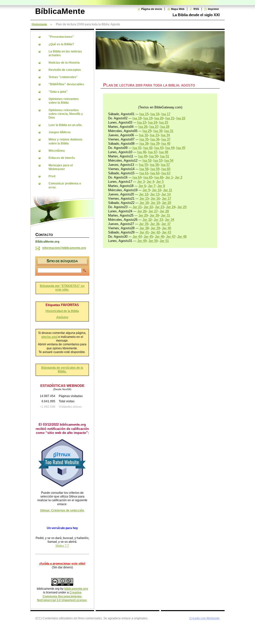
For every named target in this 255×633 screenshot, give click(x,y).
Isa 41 (136, 148)
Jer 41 (144, 232)
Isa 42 (147, 148)
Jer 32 (147, 220)
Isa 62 (154, 173)
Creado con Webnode (204, 618)
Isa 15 (143, 114)
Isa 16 (154, 114)
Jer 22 (148, 207)
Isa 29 (146, 131)
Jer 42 (155, 232)
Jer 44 (137, 236)
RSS (196, 8)
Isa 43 (158, 148)
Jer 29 (143, 215)
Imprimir (213, 8)
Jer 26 (141, 211)
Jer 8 (161, 186)
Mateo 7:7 (62, 545)
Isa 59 (154, 169)
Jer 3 (141, 181)
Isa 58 (143, 169)
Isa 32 (143, 135)
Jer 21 (137, 207)
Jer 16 (155, 198)
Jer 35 (143, 224)
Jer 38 (144, 228)
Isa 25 (163, 122)
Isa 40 (165, 143)
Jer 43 (166, 232)
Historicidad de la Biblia (62, 311)
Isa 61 (143, 173)
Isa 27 (153, 127)
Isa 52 (146, 160)
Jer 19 (155, 203)
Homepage (39, 24)
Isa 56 (154, 165)
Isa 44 (169, 148)
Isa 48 (163, 152)
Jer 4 (150, 181)
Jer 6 (142, 186)
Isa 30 (157, 131)
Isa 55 (143, 165)
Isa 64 (136, 177)
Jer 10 (156, 190)
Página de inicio (151, 8)
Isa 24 (152, 122)
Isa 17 (165, 114)
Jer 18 (144, 203)
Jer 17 (166, 198)
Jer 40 (166, 228)
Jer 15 (144, 198)
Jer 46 (159, 236)
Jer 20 (166, 203)
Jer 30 (154, 215)
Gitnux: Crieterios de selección (62, 510)
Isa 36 (154, 139)
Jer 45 (148, 236)
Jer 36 (154, 224)
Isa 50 (153, 156)
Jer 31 (165, 215)
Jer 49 (141, 241)
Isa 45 (180, 148)
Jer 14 (166, 194)
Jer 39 (155, 228)
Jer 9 (146, 190)
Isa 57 (165, 165)
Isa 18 (136, 118)
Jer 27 (153, 211)
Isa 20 (158, 118)
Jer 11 (167, 190)
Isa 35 (143, 139)
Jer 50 (153, 241)
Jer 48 (182, 236)
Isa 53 (157, 160)
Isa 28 (164, 127)
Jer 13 (154, 194)
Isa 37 (165, 139)
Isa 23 (141, 122)
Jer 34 (169, 220)
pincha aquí (49, 336)
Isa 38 (143, 143)
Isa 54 (168, 160)
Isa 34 (165, 135)
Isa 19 (147, 118)
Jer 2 (178, 177)
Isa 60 (165, 169)
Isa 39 (154, 143)
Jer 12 (143, 194)
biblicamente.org (76, 588)
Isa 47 (152, 152)
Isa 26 (142, 127)
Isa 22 (180, 118)
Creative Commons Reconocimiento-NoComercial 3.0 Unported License (62, 596)
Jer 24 (170, 207)
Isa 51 (164, 156)
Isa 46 (141, 152)
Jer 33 (158, 220)
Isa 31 (168, 131)
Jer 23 (159, 207)
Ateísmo (62, 317)
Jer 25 (182, 207)
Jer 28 (164, 211)
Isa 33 (154, 135)
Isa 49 (142, 156)
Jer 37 (166, 224)
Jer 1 (169, 177)
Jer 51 (164, 241)
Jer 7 (151, 186)
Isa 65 (147, 177)
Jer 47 (170, 236)
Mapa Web (178, 8)
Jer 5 (160, 181)
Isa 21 (169, 118)
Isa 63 (165, 173)
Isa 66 (158, 177)
